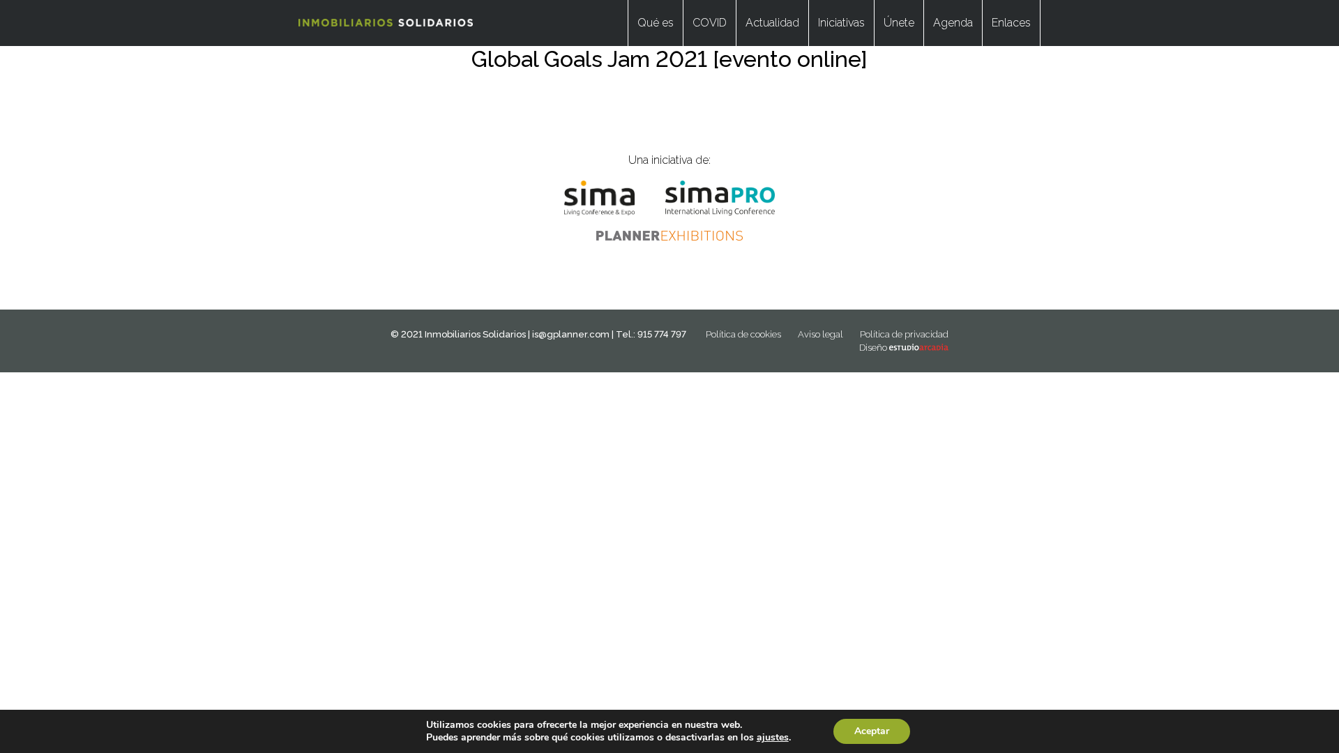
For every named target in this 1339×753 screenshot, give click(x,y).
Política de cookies (743, 334)
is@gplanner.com (571, 334)
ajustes (773, 737)
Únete (899, 22)
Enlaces (1011, 22)
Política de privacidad (904, 334)
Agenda (953, 22)
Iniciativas (841, 22)
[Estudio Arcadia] (918, 347)
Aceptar (871, 731)
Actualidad (772, 22)
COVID (710, 22)
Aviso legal (820, 334)
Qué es (655, 22)
